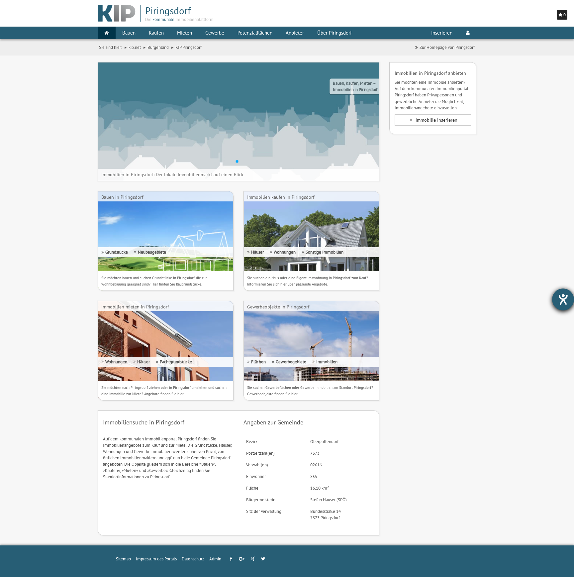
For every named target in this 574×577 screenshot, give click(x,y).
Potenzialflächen (255, 33)
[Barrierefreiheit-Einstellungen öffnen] (563, 299)
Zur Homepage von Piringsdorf (447, 47)
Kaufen (156, 33)
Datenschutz (193, 559)
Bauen (129, 33)
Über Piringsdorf (334, 33)
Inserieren (441, 33)
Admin (215, 559)
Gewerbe (214, 33)
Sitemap (123, 559)
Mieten (184, 33)
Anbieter (295, 33)
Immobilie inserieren (435, 120)
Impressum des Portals (156, 559)
